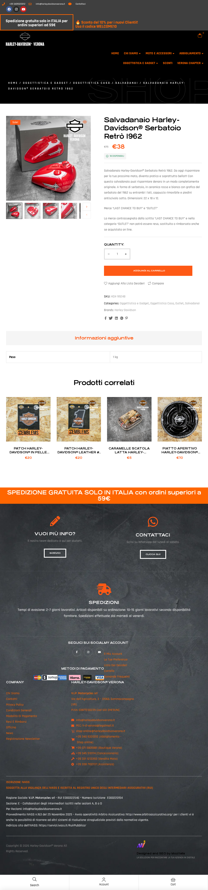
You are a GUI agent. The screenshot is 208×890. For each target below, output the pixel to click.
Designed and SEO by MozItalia (161, 853)
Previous (87, 215)
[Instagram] (16, 9)
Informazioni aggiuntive (104, 338)
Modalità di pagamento (21, 716)
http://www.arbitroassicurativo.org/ (149, 814)
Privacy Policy (15, 705)
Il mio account (113, 654)
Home (13, 83)
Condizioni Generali (19, 710)
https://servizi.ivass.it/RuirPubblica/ (62, 825)
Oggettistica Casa (91, 83)
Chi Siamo (13, 693)
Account (104, 884)
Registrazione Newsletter (23, 739)
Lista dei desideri (115, 665)
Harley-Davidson (125, 310)
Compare (158, 283)
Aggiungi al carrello (149, 270)
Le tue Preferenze (116, 659)
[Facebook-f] (76, 652)
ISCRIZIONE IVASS (18, 782)
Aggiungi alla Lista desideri (126, 283)
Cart (173, 884)
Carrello (109, 671)
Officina (11, 727)
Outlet (179, 303)
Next (87, 207)
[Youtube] (23, 9)
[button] (85, 122)
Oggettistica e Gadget (45, 83)
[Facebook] (9, 9)
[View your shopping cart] (200, 36)
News (9, 733)
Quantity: (114, 244)
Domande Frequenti (117, 677)
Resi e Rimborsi (16, 722)
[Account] (104, 880)
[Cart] (173, 880)
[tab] (104, 338)
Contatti (11, 699)
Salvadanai (126, 83)
